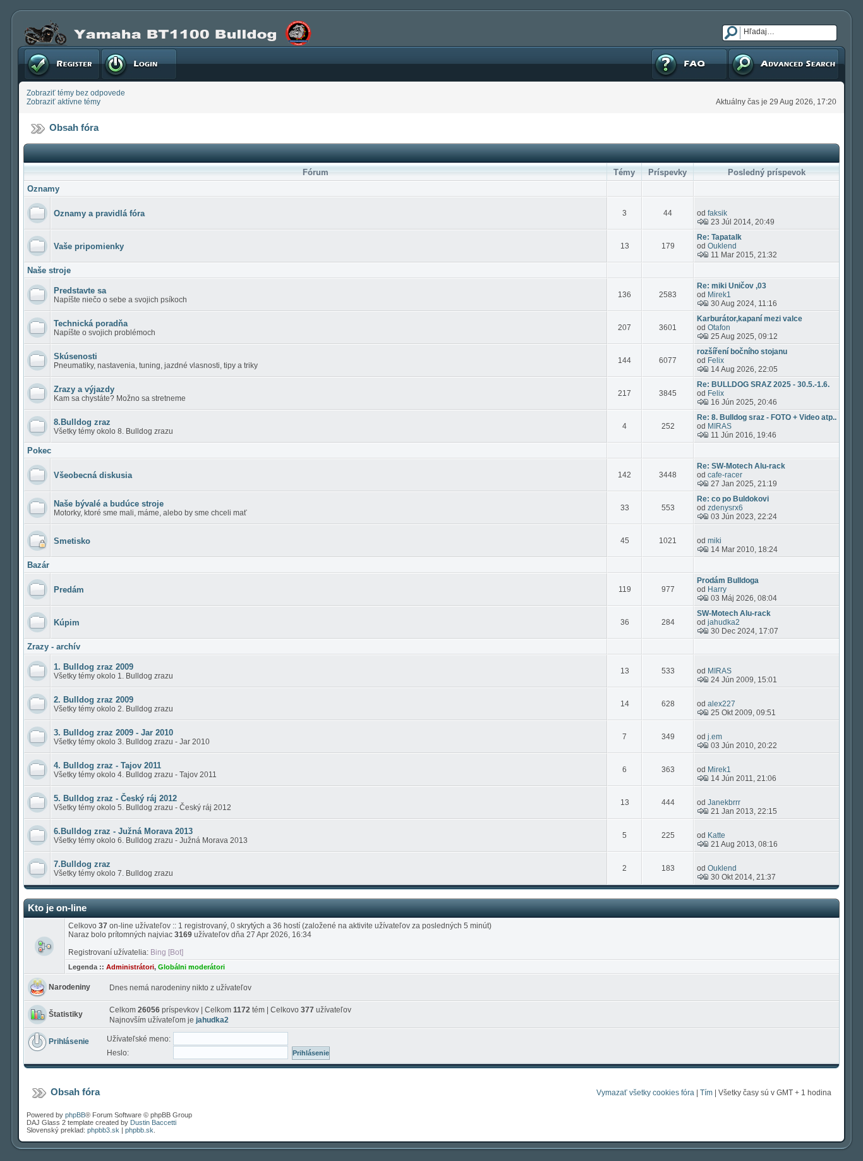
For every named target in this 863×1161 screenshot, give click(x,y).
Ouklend (722, 246)
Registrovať (43, 50)
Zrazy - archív (53, 646)
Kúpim (67, 622)
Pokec (39, 450)
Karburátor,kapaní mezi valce (749, 318)
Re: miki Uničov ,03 (731, 285)
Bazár (38, 565)
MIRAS (720, 426)
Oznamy (43, 189)
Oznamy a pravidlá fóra (99, 213)
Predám (69, 589)
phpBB (75, 1115)
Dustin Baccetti (153, 1122)
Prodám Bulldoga (728, 580)
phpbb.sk (139, 1130)
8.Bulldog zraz (82, 422)
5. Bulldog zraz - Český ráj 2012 (115, 798)
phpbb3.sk (103, 1130)
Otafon (719, 327)
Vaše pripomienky (89, 246)
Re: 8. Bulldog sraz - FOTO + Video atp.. (766, 417)
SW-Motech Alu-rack (734, 613)
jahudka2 (724, 622)
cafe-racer (725, 474)
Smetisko (72, 541)
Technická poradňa (91, 323)
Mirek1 (719, 294)
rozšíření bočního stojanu (742, 351)
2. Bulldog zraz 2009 (93, 699)
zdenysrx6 (725, 507)
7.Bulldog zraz (82, 864)
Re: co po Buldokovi (733, 498)
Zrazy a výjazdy (84, 389)
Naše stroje (49, 270)
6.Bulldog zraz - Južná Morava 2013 (123, 831)
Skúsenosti (75, 356)
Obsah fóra (74, 127)
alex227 (721, 703)
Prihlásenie (120, 50)
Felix (716, 360)
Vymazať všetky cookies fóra (645, 1092)
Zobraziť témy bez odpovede (76, 93)
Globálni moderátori (191, 967)
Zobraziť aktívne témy (63, 101)
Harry (717, 589)
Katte (716, 835)
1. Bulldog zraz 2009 (93, 667)
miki (714, 540)
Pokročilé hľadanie (760, 50)
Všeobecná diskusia (93, 475)
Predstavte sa (80, 290)
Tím (706, 1092)
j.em (715, 736)
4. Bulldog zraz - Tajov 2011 (107, 765)
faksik (717, 213)
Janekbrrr (724, 802)
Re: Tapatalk (719, 237)
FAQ (658, 50)
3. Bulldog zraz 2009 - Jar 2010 (113, 732)
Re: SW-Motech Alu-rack (741, 466)
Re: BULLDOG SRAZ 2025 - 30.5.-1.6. (763, 384)
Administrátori (130, 967)
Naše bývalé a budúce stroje (109, 503)
